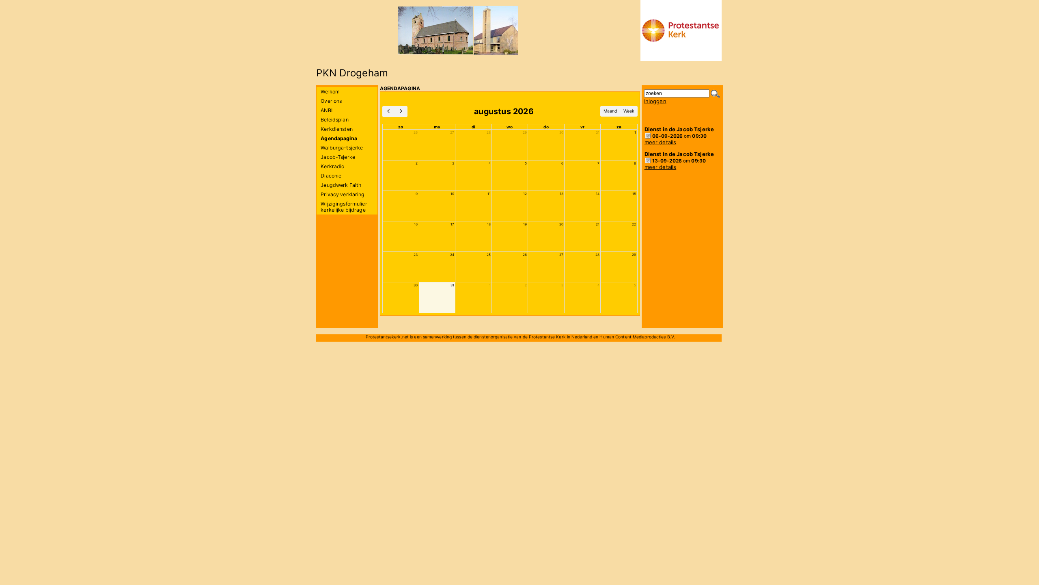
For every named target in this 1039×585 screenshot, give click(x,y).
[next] (400, 111)
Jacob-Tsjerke (338, 157)
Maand (610, 111)
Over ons (331, 101)
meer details (661, 142)
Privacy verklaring (342, 194)
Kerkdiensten (337, 129)
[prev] (388, 111)
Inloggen (655, 101)
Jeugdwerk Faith (341, 185)
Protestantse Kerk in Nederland (560, 336)
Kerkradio (332, 166)
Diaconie (331, 176)
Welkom (330, 92)
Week (628, 111)
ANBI (326, 110)
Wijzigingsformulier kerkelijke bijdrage (344, 207)
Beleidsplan (334, 120)
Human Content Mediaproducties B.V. (637, 336)
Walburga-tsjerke (342, 148)
